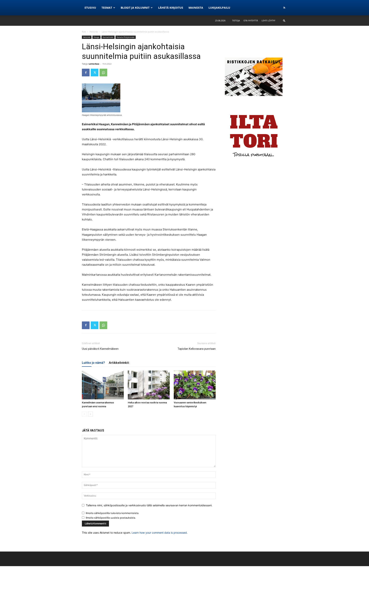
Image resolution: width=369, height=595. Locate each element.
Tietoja (236, 20)
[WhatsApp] (103, 72)
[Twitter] (94, 72)
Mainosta (196, 7)
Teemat (106, 7)
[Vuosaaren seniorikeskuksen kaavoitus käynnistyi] (195, 385)
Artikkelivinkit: (119, 363)
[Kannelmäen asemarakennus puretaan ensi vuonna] (103, 385)
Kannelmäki (108, 37)
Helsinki (94, 31)
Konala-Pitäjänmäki (126, 37)
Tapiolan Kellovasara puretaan (196, 348)
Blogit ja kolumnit (135, 7)
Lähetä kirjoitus (170, 7)
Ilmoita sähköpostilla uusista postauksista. (111, 517)
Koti (84, 31)
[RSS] (284, 7)
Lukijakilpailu (219, 7)
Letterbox (94, 63)
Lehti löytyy (268, 20)
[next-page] (90, 414)
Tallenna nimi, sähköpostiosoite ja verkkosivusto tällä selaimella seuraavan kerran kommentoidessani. (149, 505)
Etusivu (90, 7)
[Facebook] (86, 72)
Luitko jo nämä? (93, 363)
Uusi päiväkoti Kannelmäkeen (100, 348)
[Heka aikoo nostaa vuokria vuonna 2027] (149, 385)
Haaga (96, 37)
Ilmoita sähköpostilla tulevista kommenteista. (112, 513)
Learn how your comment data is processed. (160, 532)
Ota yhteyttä (251, 20)
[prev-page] (84, 414)
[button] (284, 20)
